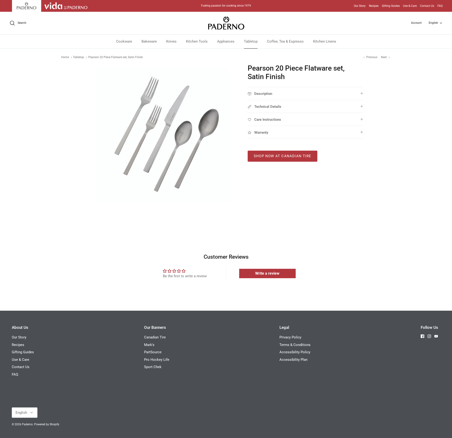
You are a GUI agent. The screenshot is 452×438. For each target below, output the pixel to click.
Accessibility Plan (293, 360)
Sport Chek (152, 367)
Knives (171, 41)
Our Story (360, 6)
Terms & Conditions (295, 345)
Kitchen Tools (197, 41)
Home (65, 57)
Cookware (124, 41)
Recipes (374, 6)
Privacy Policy (290, 337)
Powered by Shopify (46, 424)
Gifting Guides (391, 6)
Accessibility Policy (294, 352)
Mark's (149, 345)
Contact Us (427, 6)
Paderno (27, 424)
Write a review (267, 273)
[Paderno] (226, 23)
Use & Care (410, 6)
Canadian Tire (155, 337)
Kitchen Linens (324, 41)
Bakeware (149, 41)
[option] (163, 134)
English (433, 22)
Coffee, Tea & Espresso (285, 41)
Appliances (225, 41)
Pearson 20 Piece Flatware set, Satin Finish (115, 57)
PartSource (152, 352)
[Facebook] (422, 336)
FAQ (440, 6)
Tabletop (251, 41)
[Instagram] (429, 336)
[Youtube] (436, 336)
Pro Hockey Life (156, 360)
